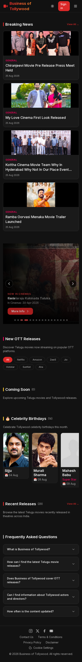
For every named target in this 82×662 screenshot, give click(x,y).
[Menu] (75, 6)
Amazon (37, 359)
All (7, 359)
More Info (18, 311)
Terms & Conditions (50, 637)
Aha (41, 366)
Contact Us (26, 637)
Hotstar (10, 366)
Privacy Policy (32, 642)
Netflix (21, 359)
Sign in (63, 6)
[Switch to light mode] (52, 6)
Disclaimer (52, 642)
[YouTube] (51, 631)
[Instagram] (31, 631)
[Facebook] (44, 631)
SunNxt (27, 366)
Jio (66, 359)
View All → (73, 24)
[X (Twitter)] (37, 631)
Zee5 (53, 359)
